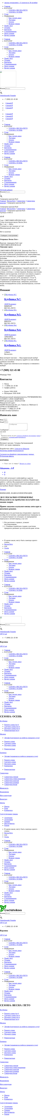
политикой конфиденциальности (17, 437)
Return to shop (25, 463)
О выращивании (10, 31)
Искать (2, 88)
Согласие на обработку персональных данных (17, 454)
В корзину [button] (12, 304)
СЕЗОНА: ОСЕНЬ (15, 12)
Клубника (3, 721)
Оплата (11, 22)
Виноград (3, 799)
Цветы (2, 803)
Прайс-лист (8, 26)
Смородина (21, 201)
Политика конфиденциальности (12, 450)
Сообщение (4, 430)
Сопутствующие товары (9, 814)
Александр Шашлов (21, 449)
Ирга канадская (5, 795)
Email (2, 422)
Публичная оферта (7, 456)
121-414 (3, 432)
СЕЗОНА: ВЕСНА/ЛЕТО (18, 10)
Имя (2, 420)
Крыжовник (4, 792)
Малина (3, 734)
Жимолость (4, 788)
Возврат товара (14, 24)
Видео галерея (9, 35)
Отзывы (7, 28)
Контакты (8, 29)
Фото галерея (9, 33)
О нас (6, 14)
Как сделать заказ (15, 18)
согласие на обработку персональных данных (28, 435)
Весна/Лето (11, 201)
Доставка (12, 20)
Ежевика (3, 753)
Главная (7, 6)
